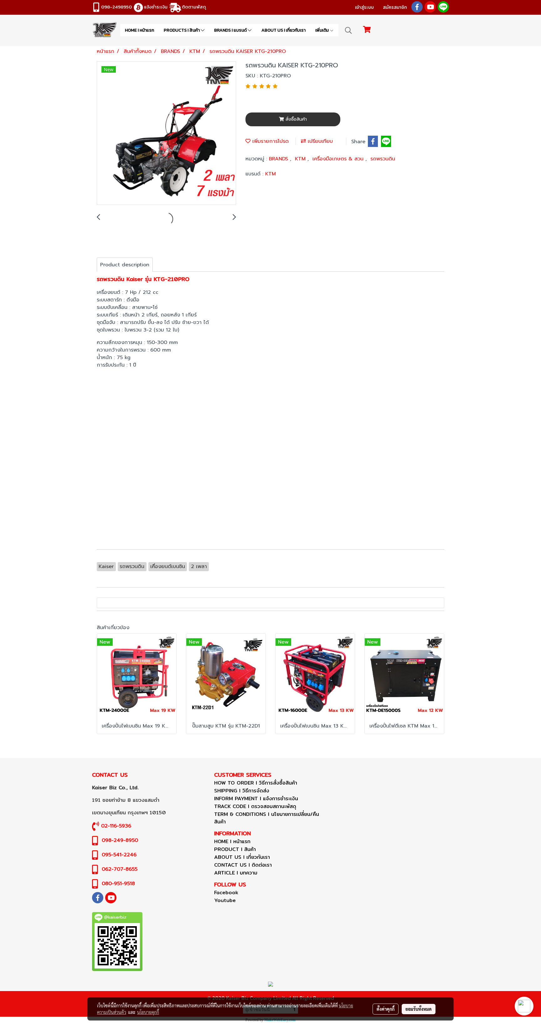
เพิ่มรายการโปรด (269, 141)
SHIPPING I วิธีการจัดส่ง (241, 791)
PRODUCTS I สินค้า (182, 30)
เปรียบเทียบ (319, 141)
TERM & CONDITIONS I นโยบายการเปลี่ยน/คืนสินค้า (266, 818)
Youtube (225, 900)
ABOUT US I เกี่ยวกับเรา (283, 30)
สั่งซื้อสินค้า (295, 119)
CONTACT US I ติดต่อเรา (243, 865)
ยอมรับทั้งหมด (418, 1009)
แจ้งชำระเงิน (155, 6)
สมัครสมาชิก (395, 7)
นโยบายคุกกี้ (148, 1012)
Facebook (226, 892)
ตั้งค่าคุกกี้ (385, 1009)
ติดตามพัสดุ (194, 6)
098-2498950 (116, 6)
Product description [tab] (124, 265)
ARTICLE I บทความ (235, 873)
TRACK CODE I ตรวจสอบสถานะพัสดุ (255, 806)
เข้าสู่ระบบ (364, 7)
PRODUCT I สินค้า (235, 849)
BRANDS (279, 159)
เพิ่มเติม (322, 30)
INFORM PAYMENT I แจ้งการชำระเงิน (256, 798)
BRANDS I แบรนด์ (231, 30)
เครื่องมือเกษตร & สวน (338, 159)
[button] (348, 30)
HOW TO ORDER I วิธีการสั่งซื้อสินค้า (255, 783)
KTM (301, 159)
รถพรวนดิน (382, 159)
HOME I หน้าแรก (139, 30)
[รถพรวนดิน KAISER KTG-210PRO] (166, 133)
